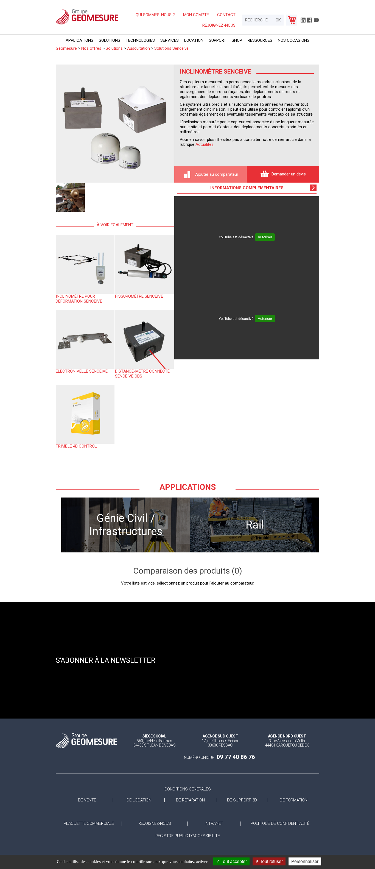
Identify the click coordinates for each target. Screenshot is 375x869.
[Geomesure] (87, 24)
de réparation (190, 800)
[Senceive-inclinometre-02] (70, 197)
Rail (255, 524)
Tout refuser (271, 861)
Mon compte (196, 14)
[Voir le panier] (291, 20)
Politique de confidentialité (280, 824)
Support (217, 40)
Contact (226, 14)
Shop (237, 40)
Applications (79, 40)
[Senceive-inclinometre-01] (115, 124)
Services (169, 40)
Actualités (204, 144)
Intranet (214, 824)
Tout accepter (233, 861)
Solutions (109, 40)
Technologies (140, 40)
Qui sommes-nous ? (155, 14)
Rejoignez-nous (219, 25)
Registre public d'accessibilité (187, 836)
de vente (87, 800)
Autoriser (265, 237)
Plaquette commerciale (89, 824)
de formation (293, 800)
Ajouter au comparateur (216, 174)
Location (193, 40)
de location (139, 800)
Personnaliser (304, 861)
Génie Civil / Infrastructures (126, 525)
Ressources (260, 40)
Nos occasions (293, 40)
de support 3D (242, 800)
